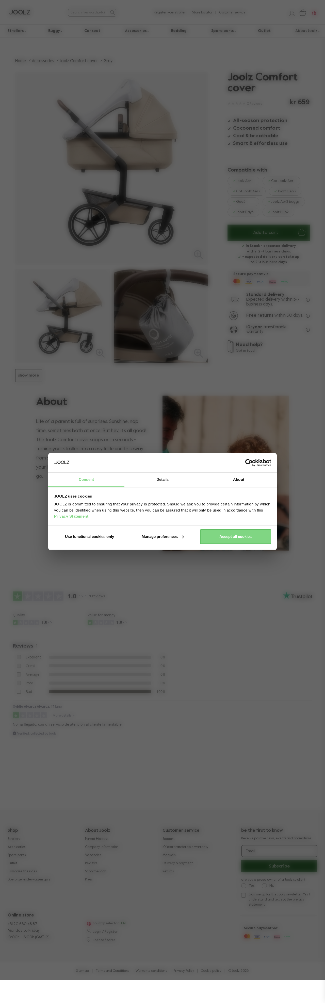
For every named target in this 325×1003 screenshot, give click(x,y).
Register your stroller (170, 12)
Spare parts (17, 855)
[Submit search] (112, 13)
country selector (106, 923)
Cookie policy (211, 971)
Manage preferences (160, 536)
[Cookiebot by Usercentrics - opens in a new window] (249, 463)
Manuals (168, 855)
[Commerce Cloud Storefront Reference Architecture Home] (19, 12)
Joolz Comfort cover (79, 61)
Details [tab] (162, 479)
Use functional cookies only (89, 536)
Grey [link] (108, 61)
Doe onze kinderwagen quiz (29, 879)
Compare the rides (22, 871)
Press (88, 879)
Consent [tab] (86, 479)
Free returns (259, 315)
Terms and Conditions (112, 971)
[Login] (290, 12)
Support (168, 839)
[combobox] (88, 12)
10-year (254, 327)
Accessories (43, 61)
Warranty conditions (151, 971)
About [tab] (238, 479)
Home (20, 61)
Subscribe (279, 866)
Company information (102, 847)
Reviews (91, 863)
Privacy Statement (71, 516)
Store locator (202, 12)
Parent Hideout (96, 839)
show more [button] (28, 375)
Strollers (14, 839)
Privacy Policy (184, 971)
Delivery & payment (177, 863)
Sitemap (82, 971)
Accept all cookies (235, 536)
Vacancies (93, 855)
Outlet (12, 863)
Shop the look (95, 871)
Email (250, 851)
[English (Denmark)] (88, 924)
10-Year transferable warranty (185, 847)
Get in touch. (246, 350)
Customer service (232, 12)
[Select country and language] (312, 12)
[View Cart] (302, 12)
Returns (168, 871)
